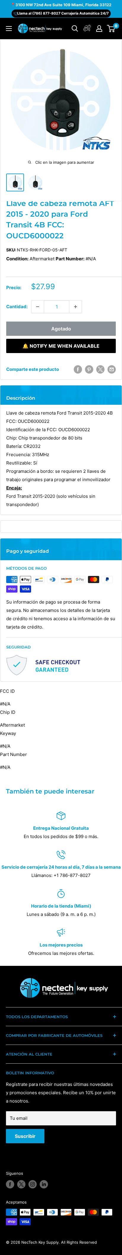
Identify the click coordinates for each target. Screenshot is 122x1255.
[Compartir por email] (111, 369)
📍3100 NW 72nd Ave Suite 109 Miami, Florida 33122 (61, 4)
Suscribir (25, 1136)
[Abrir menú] (9, 28)
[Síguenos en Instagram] (32, 1184)
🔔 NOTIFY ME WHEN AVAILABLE (61, 346)
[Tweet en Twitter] (100, 369)
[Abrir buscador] (75, 28)
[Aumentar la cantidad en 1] (75, 306)
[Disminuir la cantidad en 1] (37, 306)
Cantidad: (17, 306)
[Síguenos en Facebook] (10, 1184)
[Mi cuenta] (87, 29)
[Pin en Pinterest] (89, 369)
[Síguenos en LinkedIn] (44, 1184)
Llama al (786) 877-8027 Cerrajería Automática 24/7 (63, 13)
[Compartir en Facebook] (78, 369)
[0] (111, 28)
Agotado (61, 329)
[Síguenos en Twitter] (21, 1184)
